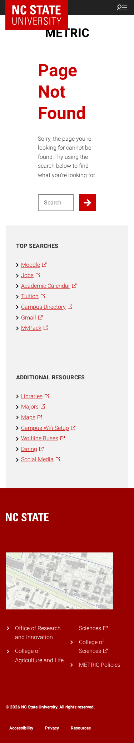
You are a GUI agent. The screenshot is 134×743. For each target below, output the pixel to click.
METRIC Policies (99, 664)
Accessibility (21, 728)
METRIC (67, 33)
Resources (81, 728)
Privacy (52, 728)
